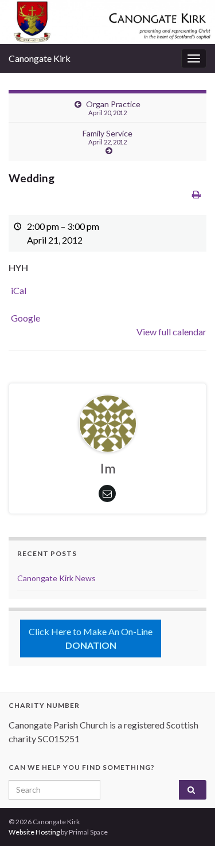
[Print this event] (196, 194)
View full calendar (171, 331)
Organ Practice (113, 107)
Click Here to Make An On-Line (91, 638)
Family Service (107, 137)
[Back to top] (189, 820)
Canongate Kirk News (56, 578)
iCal (18, 290)
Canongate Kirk (40, 58)
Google (25, 317)
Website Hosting (34, 832)
